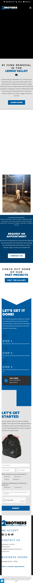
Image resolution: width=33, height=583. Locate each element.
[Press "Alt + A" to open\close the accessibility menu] (2, 581)
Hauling (6, 479)
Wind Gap (16, 225)
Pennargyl (28, 221)
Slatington (17, 223)
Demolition (16, 479)
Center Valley (12, 221)
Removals (7, 476)
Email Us (27, 2)
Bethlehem (9, 219)
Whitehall (29, 223)
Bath (31, 219)
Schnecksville (10, 223)
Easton (14, 219)
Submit (15, 508)
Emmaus (19, 219)
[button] (16, 102)
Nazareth (18, 221)
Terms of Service (26, 579)
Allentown (2, 219)
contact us (18, 93)
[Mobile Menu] (30, 7)
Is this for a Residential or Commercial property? (14, 484)
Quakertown (3, 223)
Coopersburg (25, 219)
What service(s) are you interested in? (14, 474)
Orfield (23, 221)
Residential (7, 487)
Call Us (20, 2)
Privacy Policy (18, 579)
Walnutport (23, 223)
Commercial (17, 487)
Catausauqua (4, 221)
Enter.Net (22, 578)
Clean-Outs (17, 476)
